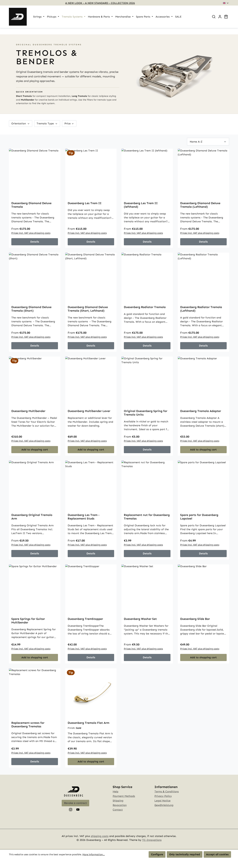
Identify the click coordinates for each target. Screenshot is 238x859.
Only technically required (184, 854)
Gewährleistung (163, 805)
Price (67, 123)
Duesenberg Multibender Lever (89, 411)
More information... (93, 854)
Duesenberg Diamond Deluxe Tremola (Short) (31, 308)
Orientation (19, 123)
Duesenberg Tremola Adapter (200, 411)
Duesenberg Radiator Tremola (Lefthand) (201, 308)
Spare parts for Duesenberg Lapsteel (199, 516)
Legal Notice (162, 800)
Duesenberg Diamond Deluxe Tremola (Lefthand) (200, 205)
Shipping (118, 800)
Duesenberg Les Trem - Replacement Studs (83, 516)
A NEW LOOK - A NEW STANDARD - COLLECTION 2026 (100, 3)
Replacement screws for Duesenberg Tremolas (27, 724)
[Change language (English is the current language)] (226, 3)
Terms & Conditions (166, 791)
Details (34, 241)
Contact (118, 809)
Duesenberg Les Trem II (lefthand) (141, 205)
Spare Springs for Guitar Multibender (28, 620)
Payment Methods (124, 796)
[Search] (214, 16)
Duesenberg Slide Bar (195, 619)
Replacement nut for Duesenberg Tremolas (147, 516)
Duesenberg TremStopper (85, 619)
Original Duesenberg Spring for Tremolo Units (145, 412)
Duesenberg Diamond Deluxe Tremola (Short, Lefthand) (88, 308)
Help (115, 791)
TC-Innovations (152, 839)
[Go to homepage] (18, 17)
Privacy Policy (163, 796)
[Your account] (220, 16)
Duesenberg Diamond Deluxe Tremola (31, 205)
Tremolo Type (46, 123)
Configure (157, 854)
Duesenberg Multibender (28, 411)
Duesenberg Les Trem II (85, 203)
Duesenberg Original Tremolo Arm (31, 516)
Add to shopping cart (34, 449)
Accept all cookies (217, 854)
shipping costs (99, 836)
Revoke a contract (75, 803)
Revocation (120, 805)
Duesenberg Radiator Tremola (145, 307)
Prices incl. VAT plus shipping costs (30, 233)
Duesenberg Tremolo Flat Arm (88, 723)
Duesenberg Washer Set (140, 619)
